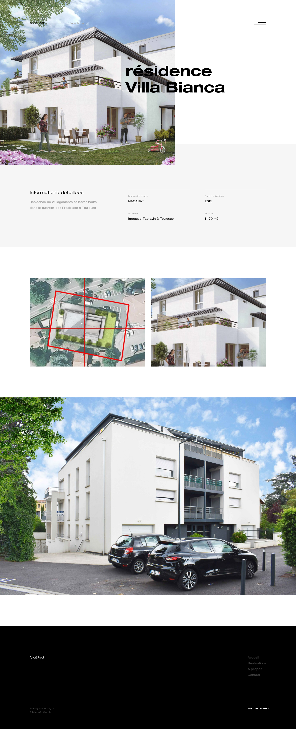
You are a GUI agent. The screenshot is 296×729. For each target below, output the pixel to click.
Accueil (253, 658)
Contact (254, 675)
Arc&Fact (37, 23)
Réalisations (257, 663)
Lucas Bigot (46, 709)
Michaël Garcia (41, 712)
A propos (255, 669)
